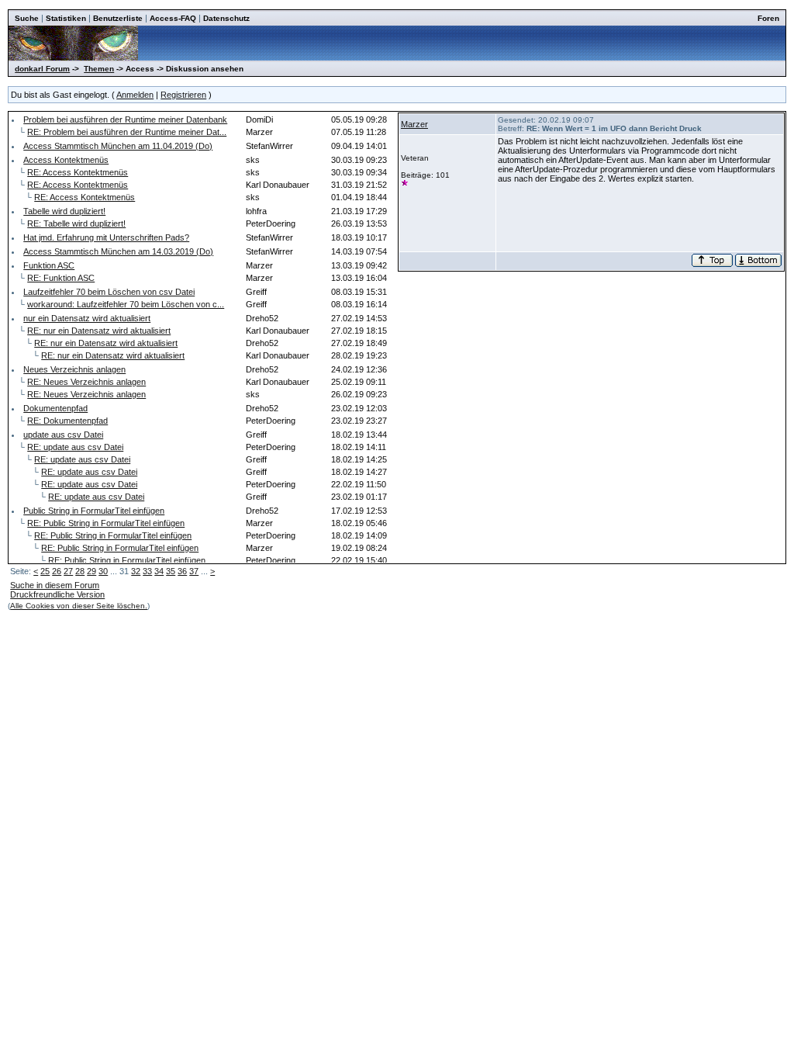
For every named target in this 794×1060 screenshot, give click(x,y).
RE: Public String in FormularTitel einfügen (106, 523)
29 (91, 571)
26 (56, 571)
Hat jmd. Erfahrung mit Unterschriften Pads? (106, 237)
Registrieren (183, 94)
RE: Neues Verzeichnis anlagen (86, 381)
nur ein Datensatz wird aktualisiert (86, 318)
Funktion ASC (48, 265)
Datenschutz (226, 18)
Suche (27, 18)
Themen (99, 68)
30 (103, 571)
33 (147, 571)
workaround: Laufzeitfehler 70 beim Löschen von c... (125, 304)
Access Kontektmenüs (66, 160)
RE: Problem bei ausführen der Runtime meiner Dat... (126, 132)
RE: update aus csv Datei (75, 447)
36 (182, 571)
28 (80, 571)
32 (135, 571)
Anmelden (135, 94)
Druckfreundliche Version (57, 594)
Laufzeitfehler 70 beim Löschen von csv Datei (109, 291)
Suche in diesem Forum (54, 585)
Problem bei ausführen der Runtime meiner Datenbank (125, 119)
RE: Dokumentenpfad (67, 420)
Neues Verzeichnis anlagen (74, 369)
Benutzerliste (118, 18)
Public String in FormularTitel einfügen (93, 510)
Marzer (414, 124)
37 (193, 571)
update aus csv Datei (63, 434)
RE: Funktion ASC (61, 277)
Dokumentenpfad (55, 408)
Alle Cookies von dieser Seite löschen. (78, 605)
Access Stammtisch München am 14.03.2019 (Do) (118, 251)
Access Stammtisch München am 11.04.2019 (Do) (117, 146)
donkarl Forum (42, 68)
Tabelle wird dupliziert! (64, 211)
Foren (768, 18)
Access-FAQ (173, 18)
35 (170, 571)
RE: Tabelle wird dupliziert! (76, 223)
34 (159, 571)
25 (45, 571)
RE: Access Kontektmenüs (77, 172)
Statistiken (66, 18)
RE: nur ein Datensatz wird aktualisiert (99, 330)
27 (68, 571)
